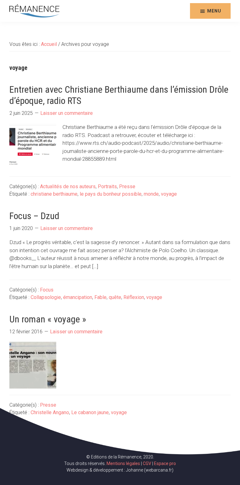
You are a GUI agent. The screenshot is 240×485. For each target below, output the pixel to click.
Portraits (107, 186)
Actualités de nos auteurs (68, 186)
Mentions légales (123, 463)
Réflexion (133, 297)
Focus (46, 290)
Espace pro (165, 463)
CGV (147, 463)
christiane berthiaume (54, 194)
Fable (100, 297)
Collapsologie (46, 297)
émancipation (77, 297)
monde (151, 194)
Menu (214, 10)
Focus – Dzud (34, 215)
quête (115, 297)
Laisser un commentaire (66, 113)
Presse (127, 186)
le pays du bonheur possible (111, 194)
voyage (169, 194)
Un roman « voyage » (47, 319)
